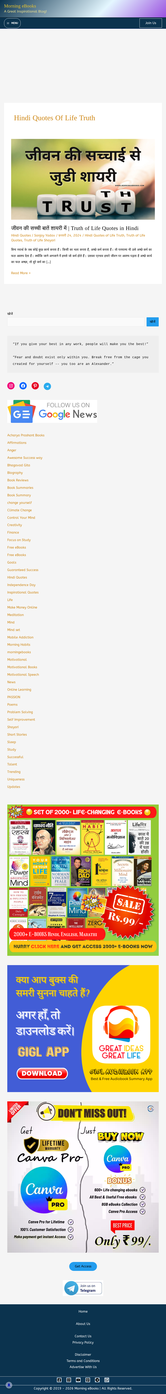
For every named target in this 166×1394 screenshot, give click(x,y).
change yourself (19, 503)
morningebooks (19, 652)
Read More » (21, 273)
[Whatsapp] (106, 1380)
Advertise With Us (83, 1367)
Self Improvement (21, 720)
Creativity (14, 525)
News (11, 682)
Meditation (15, 615)
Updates (13, 787)
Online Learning (19, 690)
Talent (12, 764)
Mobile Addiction (20, 637)
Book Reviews (17, 480)
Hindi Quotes (21, 235)
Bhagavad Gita (18, 465)
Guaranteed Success (22, 570)
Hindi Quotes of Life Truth (104, 235)
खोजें (10, 314)
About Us (83, 1324)
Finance (13, 532)
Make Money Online (22, 607)
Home (83, 1311)
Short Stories (17, 734)
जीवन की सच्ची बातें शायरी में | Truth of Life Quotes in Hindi (75, 228)
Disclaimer (83, 1355)
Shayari (13, 727)
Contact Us (83, 1336)
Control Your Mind (21, 518)
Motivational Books (22, 667)
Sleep (11, 742)
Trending (13, 772)
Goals (11, 562)
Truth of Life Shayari (39, 240)
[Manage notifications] (9, 1385)
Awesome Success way (24, 458)
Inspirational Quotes (22, 592)
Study (11, 749)
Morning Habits (18, 645)
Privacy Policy (83, 1342)
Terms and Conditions (83, 1361)
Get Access (83, 1266)
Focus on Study (19, 540)
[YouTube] (78, 1380)
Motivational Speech (23, 675)
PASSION (13, 697)
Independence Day (21, 585)
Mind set (13, 630)
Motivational (17, 660)
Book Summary (19, 495)
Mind (11, 622)
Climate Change (19, 510)
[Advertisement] (83, 59)
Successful (15, 757)
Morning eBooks (20, 6)
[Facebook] (59, 1380)
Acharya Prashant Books (25, 435)
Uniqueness (15, 779)
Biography (15, 473)
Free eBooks (16, 547)
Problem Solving (20, 712)
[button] (150, 23)
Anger (11, 450)
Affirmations (16, 443)
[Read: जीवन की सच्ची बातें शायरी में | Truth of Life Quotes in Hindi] (83, 179)
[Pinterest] (87, 1380)
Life (10, 600)
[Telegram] (97, 1380)
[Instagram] (68, 1380)
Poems (12, 705)
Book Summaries (20, 488)
